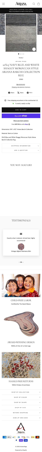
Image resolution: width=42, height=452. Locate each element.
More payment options (21, 121)
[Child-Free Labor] (21, 285)
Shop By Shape (20, 402)
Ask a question (21, 150)
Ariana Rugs (21, 61)
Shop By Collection (20, 392)
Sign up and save (20, 418)
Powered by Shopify (21, 450)
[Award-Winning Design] (21, 324)
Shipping (14, 87)
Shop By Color (20, 397)
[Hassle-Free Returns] (21, 365)
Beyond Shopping (20, 412)
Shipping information (21, 146)
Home (20, 58)
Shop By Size (20, 407)
